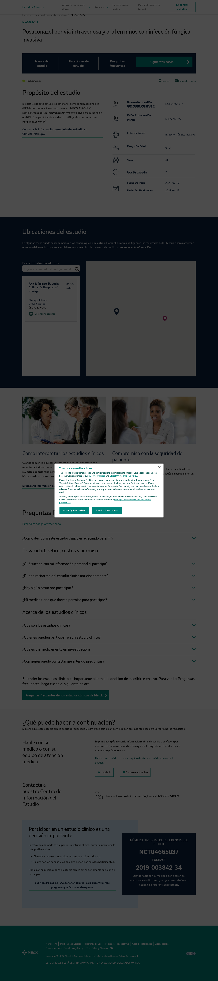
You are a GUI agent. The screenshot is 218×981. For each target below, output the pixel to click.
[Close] (159, 467)
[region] (109, 490)
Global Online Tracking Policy (123, 476)
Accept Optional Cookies (74, 510)
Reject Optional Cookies (106, 510)
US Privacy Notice (96, 476)
